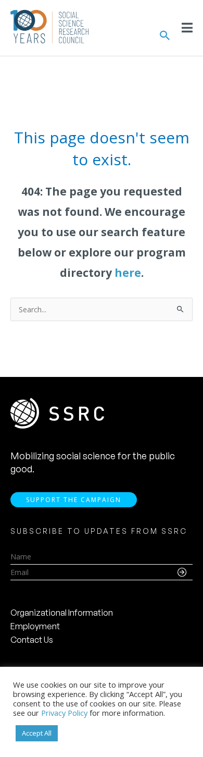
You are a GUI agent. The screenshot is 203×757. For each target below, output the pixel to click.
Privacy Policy (64, 712)
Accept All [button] (37, 733)
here (128, 272)
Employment (35, 626)
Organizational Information (61, 612)
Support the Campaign (73, 499)
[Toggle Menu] (187, 27)
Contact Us (31, 639)
